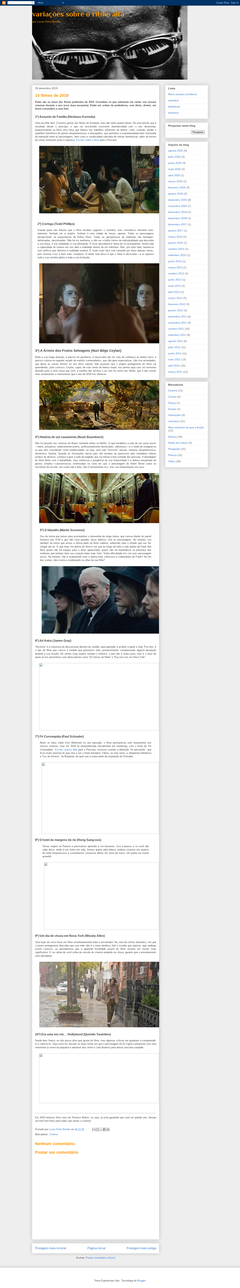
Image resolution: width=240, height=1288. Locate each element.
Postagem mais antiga (141, 1248)
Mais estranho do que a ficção (186, 427)
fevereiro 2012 (176, 304)
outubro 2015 (176, 248)
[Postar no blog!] (97, 1129)
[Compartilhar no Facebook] (104, 1129)
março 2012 (175, 297)
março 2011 (175, 371)
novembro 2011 (177, 322)
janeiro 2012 (175, 310)
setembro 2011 (177, 334)
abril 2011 (174, 365)
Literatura (174, 421)
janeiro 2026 (175, 193)
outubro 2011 (176, 328)
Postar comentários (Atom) (100, 1257)
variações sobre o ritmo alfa (78, 14)
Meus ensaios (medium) (182, 94)
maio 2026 (174, 169)
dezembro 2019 (177, 212)
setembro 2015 (177, 255)
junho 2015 (175, 261)
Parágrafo (174, 448)
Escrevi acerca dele (66, 749)
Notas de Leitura (178, 442)
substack (173, 100)
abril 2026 (174, 175)
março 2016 (175, 236)
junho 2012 (175, 279)
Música (172, 436)
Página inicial (96, 1248)
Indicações (174, 415)
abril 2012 (174, 291)
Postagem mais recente (50, 1248)
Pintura (172, 455)
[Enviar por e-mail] (94, 1129)
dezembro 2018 (177, 218)
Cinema (53, 1134)
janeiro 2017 (175, 230)
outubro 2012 (176, 273)
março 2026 (175, 181)
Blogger (141, 1280)
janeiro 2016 (175, 242)
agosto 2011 (175, 341)
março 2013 (175, 267)
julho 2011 (174, 347)
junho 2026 (175, 162)
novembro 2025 (177, 206)
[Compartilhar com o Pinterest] (108, 1129)
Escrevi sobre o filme (87, 140)
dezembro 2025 (177, 199)
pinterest (173, 112)
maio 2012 (174, 285)
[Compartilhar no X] (101, 1129)
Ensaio (172, 409)
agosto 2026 (175, 150)
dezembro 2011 (177, 316)
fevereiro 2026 (176, 187)
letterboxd (174, 106)
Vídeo (171, 461)
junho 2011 (174, 353)
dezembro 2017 (177, 224)
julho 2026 (174, 156)
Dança (172, 402)
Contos (172, 396)
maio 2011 (174, 359)
